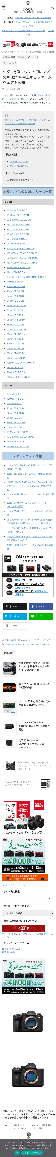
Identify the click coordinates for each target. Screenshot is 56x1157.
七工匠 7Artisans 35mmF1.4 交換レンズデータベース (34, 744)
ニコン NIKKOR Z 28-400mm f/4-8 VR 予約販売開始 (34, 726)
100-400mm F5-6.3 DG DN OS (22, 253)
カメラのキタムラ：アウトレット (19, 933)
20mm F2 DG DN (15, 291)
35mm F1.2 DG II (15, 310)
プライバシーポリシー (15, 884)
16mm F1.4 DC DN (19, 161)
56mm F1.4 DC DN (19, 99)
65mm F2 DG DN (15, 348)
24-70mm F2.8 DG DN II (19, 224)
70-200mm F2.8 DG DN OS (20, 248)
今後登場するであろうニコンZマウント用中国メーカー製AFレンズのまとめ (34, 666)
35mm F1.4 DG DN (16, 319)
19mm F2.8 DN (14, 403)
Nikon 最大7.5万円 (11, 948)
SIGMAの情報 (11, 640)
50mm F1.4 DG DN (16, 339)
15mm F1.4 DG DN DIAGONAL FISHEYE (26, 277)
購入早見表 (46, 1125)
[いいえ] (52, 1147)
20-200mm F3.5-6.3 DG (19, 219)
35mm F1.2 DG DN (16, 315)
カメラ (33, 640)
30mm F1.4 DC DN (16, 413)
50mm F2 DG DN (15, 343)
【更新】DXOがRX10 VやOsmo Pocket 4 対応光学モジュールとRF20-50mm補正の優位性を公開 (30, 486)
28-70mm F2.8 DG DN (18, 239)
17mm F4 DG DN (15, 281)
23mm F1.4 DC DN (16, 408)
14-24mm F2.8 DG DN (18, 210)
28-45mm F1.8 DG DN (18, 234)
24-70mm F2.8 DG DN (18, 229)
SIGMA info (44, 644)
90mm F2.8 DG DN (16, 358)
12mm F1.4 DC (14, 394)
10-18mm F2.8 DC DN (18, 432)
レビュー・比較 (36, 1128)
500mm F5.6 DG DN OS (18, 377)
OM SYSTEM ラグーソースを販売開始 (33, 17)
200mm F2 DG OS (16, 372)
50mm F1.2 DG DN (16, 334)
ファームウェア (43, 640)
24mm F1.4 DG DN (16, 296)
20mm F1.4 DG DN (16, 286)
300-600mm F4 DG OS (18, 267)
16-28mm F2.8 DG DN (18, 215)
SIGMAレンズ (23, 640)
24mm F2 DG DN (15, 300)
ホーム (7, 1125)
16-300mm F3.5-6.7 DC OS (20, 436)
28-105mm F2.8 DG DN (18, 243)
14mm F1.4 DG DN (16, 272)
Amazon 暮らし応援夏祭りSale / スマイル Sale (23, 30)
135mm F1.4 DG (15, 367)
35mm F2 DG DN (15, 324)
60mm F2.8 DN (14, 427)
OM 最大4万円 (9, 952)
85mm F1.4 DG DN (16, 353)
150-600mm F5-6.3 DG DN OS (22, 262)
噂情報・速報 (19, 1125)
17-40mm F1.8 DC (16, 441)
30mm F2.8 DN (14, 417)
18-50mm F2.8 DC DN (18, 446)
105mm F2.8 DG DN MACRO (21, 362)
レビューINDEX (20, 1128)
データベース (33, 1125)
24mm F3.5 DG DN (16, 305)
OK (17, 1153)
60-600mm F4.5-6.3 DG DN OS (22, 258)
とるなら (28, 9)
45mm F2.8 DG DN (16, 329)
